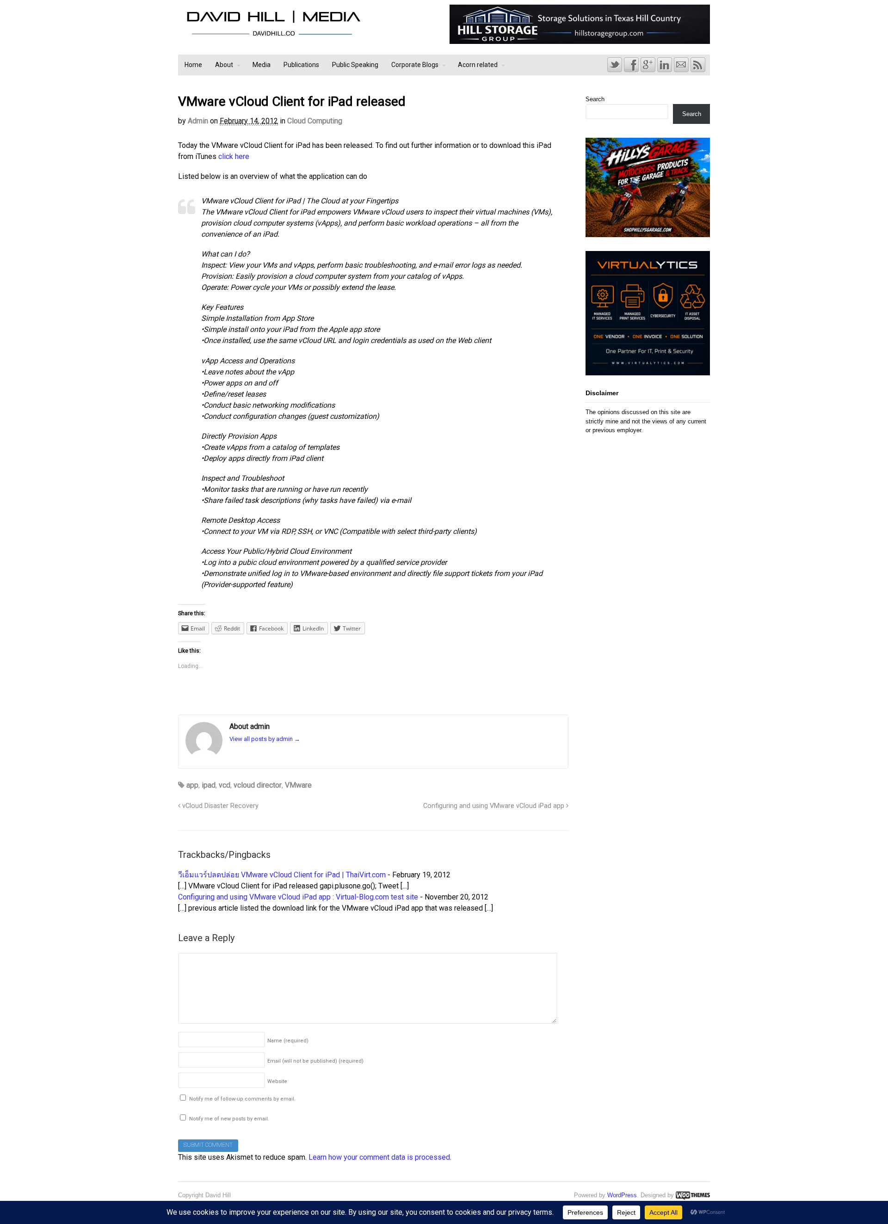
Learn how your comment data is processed (379, 1157)
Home (193, 64)
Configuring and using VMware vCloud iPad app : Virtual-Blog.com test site (298, 897)
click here (233, 156)
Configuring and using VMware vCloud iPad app (494, 806)
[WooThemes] (693, 1195)
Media (262, 64)
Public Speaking (355, 64)
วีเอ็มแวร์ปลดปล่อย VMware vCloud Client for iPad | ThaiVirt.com (282, 874)
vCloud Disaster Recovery (219, 806)
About (224, 64)
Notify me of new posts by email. (229, 1119)
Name (287, 1041)
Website (277, 1081)
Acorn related (478, 64)
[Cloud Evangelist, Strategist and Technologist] (273, 35)
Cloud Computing (314, 120)
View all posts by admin (264, 738)
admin (198, 120)
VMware (298, 785)
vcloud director (258, 785)
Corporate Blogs (414, 64)
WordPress (622, 1195)
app (192, 785)
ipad (209, 785)
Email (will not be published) (315, 1061)
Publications (301, 64)
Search (595, 99)
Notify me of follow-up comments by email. (242, 1099)
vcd (224, 785)
